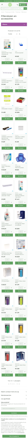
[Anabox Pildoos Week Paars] (7, 300)
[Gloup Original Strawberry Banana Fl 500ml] (7, 215)
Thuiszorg (18, 12)
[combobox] (12, 8)
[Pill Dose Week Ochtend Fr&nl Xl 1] (21, 244)
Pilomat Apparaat (19, 52)
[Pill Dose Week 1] (7, 272)
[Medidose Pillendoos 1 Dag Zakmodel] (7, 72)
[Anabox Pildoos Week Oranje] (21, 328)
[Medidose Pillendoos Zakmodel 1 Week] (7, 185)
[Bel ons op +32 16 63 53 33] (17, 4)
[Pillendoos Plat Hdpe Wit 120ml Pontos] (7, 244)
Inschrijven (14, 413)
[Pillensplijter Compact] (7, 100)
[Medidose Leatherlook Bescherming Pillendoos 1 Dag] (7, 128)
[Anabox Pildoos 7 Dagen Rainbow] (21, 100)
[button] (14, 24)
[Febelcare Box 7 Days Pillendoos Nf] (7, 44)
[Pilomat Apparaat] (21, 44)
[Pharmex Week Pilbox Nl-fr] (21, 356)
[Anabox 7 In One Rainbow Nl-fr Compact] (21, 72)
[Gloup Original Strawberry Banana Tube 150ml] (21, 185)
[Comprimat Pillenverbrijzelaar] (21, 157)
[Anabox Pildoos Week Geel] (21, 300)
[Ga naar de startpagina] (10, 5)
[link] (9, 384)
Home (2, 12)
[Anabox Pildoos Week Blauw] (21, 272)
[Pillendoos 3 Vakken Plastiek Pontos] (21, 128)
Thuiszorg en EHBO (9, 12)
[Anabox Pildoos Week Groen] (7, 328)
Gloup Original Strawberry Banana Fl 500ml (7, 225)
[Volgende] (19, 384)
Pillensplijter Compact (7, 108)
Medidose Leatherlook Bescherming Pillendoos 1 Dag (7, 138)
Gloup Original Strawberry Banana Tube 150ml (19, 196)
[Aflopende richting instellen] (19, 34)
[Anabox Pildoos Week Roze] (7, 356)
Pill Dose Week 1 (6, 281)
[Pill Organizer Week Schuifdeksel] (21, 215)
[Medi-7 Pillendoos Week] (7, 157)
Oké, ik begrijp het (14, 436)
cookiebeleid (20, 432)
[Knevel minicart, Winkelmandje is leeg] (20, 5)
